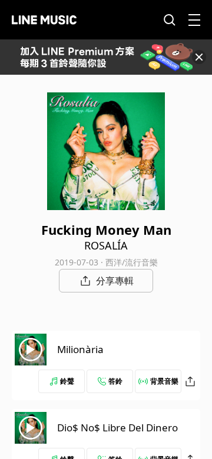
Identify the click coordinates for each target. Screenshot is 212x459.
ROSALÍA (106, 245)
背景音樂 (164, 381)
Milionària (80, 349)
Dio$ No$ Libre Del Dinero (117, 427)
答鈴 (115, 381)
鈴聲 (67, 381)
